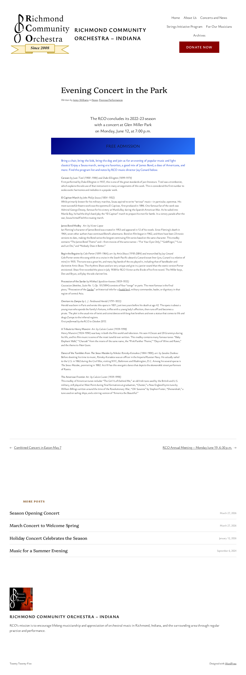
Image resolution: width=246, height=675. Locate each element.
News (95, 100)
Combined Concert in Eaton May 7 (37, 447)
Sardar (90, 289)
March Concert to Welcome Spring (44, 525)
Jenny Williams (81, 100)
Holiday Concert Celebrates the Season (48, 538)
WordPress (230, 663)
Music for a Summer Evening (38, 550)
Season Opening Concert (35, 513)
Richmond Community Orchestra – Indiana (65, 616)
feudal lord (124, 289)
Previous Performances (111, 100)
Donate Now (199, 47)
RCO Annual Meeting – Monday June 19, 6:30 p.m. (197, 447)
